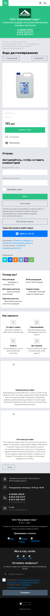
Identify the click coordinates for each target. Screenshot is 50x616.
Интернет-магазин (18, 42)
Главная (5, 42)
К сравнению (14, 137)
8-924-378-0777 (25, 32)
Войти (25, 196)
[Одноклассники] (15, 259)
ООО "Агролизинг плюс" (25, 19)
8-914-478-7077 (25, 34)
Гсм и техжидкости (32, 44)
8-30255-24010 (25, 30)
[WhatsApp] (31, 259)
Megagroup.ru (25, 609)
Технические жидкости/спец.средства (16, 46)
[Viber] (26, 259)
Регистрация (25, 203)
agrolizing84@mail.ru (18, 510)
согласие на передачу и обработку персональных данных (23, 581)
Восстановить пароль (24, 221)
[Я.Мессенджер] (4, 259)
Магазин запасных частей (12, 44)
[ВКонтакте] (10, 259)
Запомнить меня (14, 189)
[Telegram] (20, 259)
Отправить (25, 592)
